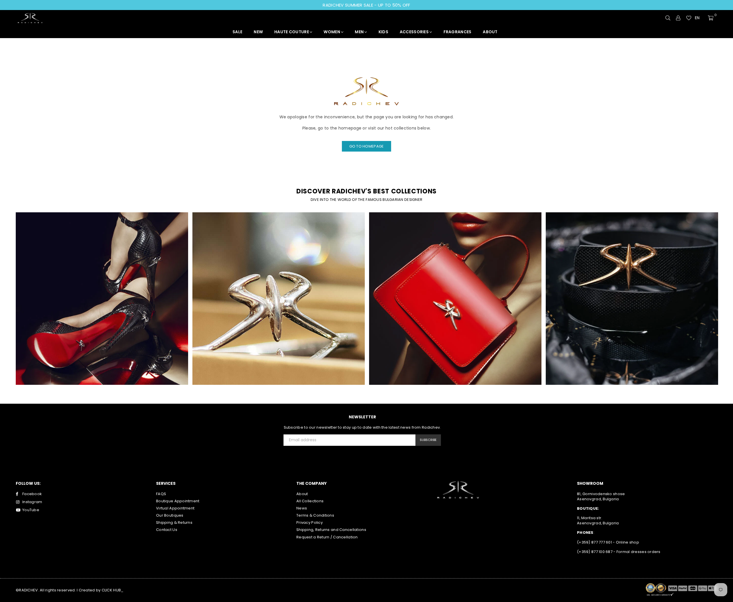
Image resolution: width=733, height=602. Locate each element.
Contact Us (166, 529)
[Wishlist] (688, 17)
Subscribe (428, 440)
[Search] (668, 17)
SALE (237, 32)
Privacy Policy (309, 522)
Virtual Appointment (175, 508)
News (301, 508)
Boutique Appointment (178, 501)
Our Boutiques (170, 515)
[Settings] (678, 17)
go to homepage (366, 146)
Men (359, 32)
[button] (699, 18)
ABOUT (490, 32)
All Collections (310, 501)
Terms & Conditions (315, 515)
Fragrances (458, 32)
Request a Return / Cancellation (327, 537)
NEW (258, 32)
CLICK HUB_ (113, 590)
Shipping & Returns (174, 522)
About (302, 494)
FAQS (161, 494)
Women (332, 32)
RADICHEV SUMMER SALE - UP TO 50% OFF (366, 5)
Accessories (414, 32)
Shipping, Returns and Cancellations (331, 529)
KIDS (383, 32)
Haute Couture (292, 32)
